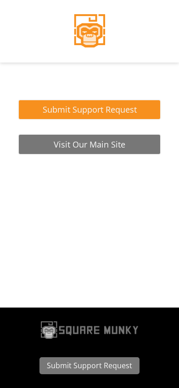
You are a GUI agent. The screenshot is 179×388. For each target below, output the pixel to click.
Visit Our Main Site (89, 144)
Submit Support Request (90, 109)
